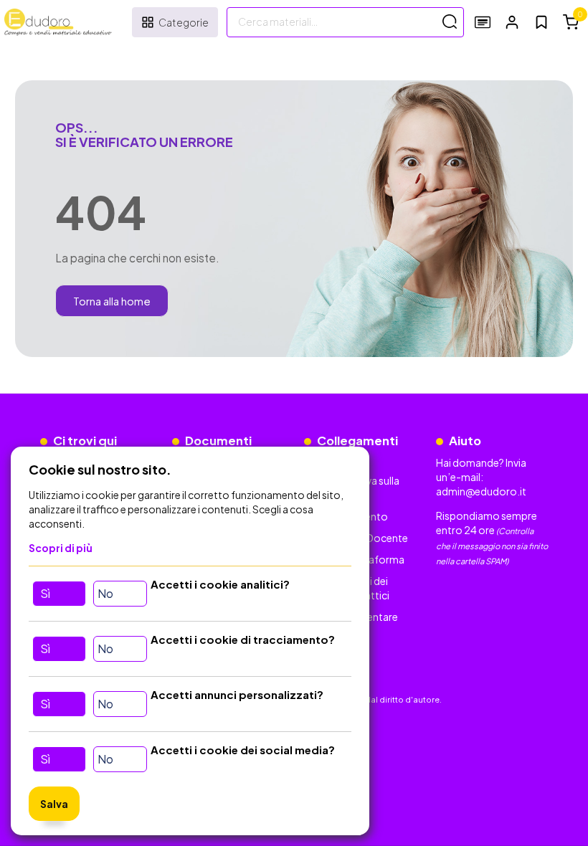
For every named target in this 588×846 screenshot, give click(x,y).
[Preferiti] (541, 22)
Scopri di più (61, 547)
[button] (512, 21)
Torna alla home (112, 301)
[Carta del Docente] (482, 21)
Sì (45, 593)
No (105, 593)
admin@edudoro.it (481, 491)
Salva (54, 803)
